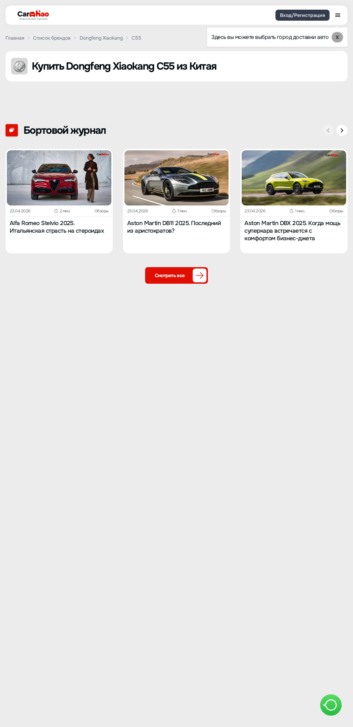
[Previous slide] (328, 130)
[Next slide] (341, 130)
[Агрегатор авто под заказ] (31, 13)
